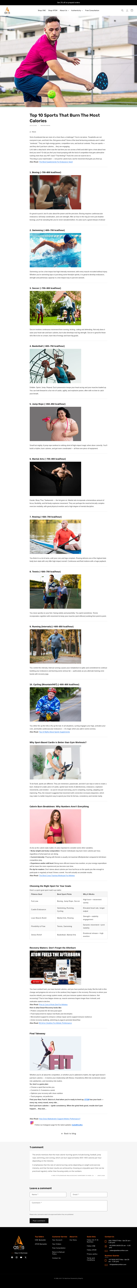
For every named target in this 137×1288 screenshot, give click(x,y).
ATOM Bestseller (41, 1244)
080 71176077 (113, 1241)
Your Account (57, 1240)
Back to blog (70, 1133)
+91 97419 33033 (115, 1245)
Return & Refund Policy (58, 1253)
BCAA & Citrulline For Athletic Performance (55, 1023)
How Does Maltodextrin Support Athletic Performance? (59, 1119)
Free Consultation (58, 1248)
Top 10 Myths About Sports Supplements (54, 732)
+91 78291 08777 (114, 1259)
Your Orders (56, 1244)
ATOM (86, 1099)
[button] (64, 10)
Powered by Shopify (77, 1278)
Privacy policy (92, 1254)
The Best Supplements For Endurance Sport (56, 162)
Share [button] (34, 132)
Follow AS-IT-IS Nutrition (92, 1241)
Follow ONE (91, 1246)
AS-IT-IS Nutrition (64, 1278)
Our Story (73, 1240)
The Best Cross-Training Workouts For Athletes (57, 876)
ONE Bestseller (40, 1240)
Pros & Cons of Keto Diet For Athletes (53, 1005)
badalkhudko (77, 1125)
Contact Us (56, 1258)
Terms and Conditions (91, 1259)
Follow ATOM (91, 1250)
